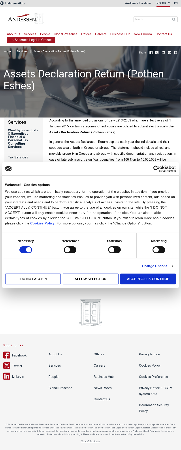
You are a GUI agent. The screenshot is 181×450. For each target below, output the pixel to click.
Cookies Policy (42, 223)
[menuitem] (30, 34)
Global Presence (65, 34)
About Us (13, 34)
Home (7, 51)
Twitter (157, 53)
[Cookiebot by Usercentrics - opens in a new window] (156, 168)
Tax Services (18, 157)
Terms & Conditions (90, 441)
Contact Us (164, 34)
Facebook (151, 53)
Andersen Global (15, 3)
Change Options (154, 266)
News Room (143, 34)
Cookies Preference (153, 377)
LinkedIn (163, 53)
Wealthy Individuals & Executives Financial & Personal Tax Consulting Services (23, 138)
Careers (101, 34)
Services (30, 34)
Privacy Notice (149, 354)
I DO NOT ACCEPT (33, 279)
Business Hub (120, 34)
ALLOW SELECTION (91, 279)
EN (176, 3)
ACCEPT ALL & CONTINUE (148, 279)
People (45, 34)
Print (175, 53)
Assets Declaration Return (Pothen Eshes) (59, 51)
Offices (86, 34)
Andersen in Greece (54, 16)
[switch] (70, 249)
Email (169, 53)
